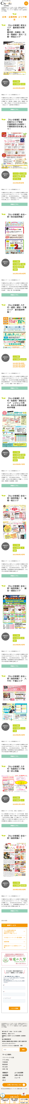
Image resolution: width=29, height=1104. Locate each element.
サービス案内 (6, 1054)
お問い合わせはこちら (14, 1085)
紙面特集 (6, 942)
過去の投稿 (4, 920)
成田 (22, 638)
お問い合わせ (19, 1075)
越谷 (15, 640)
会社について (11, 1033)
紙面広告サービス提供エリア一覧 (13, 946)
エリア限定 (16, 81)
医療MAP (21, 457)
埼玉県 (23, 84)
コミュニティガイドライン (8, 1043)
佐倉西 (23, 455)
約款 (21, 1045)
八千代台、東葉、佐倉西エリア (16, 811)
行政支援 (5, 1062)
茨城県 (15, 269)
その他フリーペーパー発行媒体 (13, 937)
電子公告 (4, 1031)
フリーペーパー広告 (8, 1057)
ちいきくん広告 (17, 1031)
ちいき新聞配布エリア (14, 94)
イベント (16, 173)
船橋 (15, 550)
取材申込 (4, 1033)
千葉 (15, 731)
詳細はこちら (14, 109)
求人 (22, 800)
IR (3, 1080)
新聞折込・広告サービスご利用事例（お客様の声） (14, 1036)
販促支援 (5, 1064)
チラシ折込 (5, 1060)
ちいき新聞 (16, 84)
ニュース (17, 1078)
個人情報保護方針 (6, 1039)
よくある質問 (19, 1073)
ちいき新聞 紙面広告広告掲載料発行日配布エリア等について (10, 931)
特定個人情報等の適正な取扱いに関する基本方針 (14, 1041)
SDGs (10, 1031)
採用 (3, 1078)
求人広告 (5, 1067)
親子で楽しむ (17, 179)
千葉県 (23, 176)
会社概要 (5, 1075)
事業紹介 (5, 1073)
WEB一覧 (5, 1069)
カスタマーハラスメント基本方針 (10, 1045)
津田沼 (15, 460)
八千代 (15, 457)
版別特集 (21, 267)
